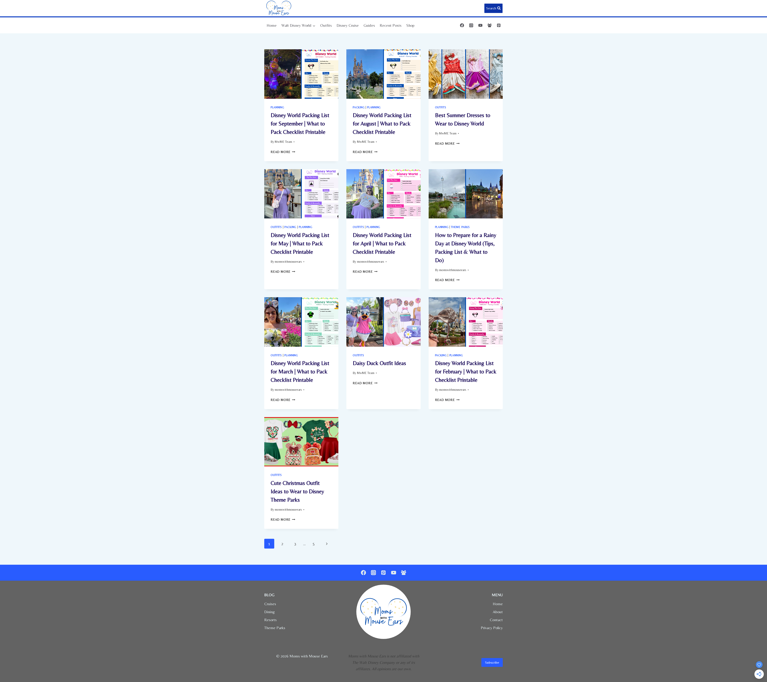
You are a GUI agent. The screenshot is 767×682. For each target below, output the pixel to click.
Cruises (270, 603)
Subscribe (492, 662)
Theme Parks (460, 227)
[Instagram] (471, 25)
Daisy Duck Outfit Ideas (379, 363)
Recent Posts (390, 25)
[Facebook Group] (490, 25)
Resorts (270, 619)
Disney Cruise (348, 25)
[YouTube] (480, 25)
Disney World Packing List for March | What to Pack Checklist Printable (300, 371)
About (498, 611)
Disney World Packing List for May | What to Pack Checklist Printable (300, 243)
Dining (269, 611)
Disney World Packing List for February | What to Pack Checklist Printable (465, 371)
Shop (410, 25)
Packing (359, 107)
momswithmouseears (288, 262)
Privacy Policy (492, 627)
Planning (277, 107)
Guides (369, 25)
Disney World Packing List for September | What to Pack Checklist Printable (300, 123)
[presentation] (301, 74)
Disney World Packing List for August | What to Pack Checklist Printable (382, 123)
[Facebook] (462, 25)
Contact (496, 619)
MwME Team (283, 142)
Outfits (326, 25)
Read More (283, 152)
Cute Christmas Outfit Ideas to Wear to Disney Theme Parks (297, 491)
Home (272, 25)
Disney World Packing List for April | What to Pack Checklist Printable (382, 243)
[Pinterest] (499, 25)
